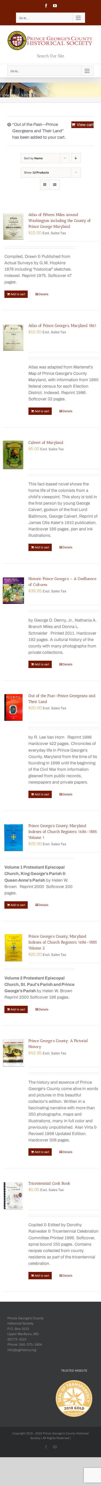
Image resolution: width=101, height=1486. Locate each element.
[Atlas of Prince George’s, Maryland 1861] (13, 337)
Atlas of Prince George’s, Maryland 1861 (62, 325)
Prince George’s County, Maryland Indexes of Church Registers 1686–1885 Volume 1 (62, 831)
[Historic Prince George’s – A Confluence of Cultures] (13, 590)
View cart (85, 124)
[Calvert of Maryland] (13, 455)
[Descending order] (76, 158)
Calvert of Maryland (45, 442)
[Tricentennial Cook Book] (13, 1195)
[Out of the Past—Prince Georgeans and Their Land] (13, 707)
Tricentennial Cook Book (49, 1183)
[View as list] (54, 184)
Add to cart (18, 294)
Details (43, 294)
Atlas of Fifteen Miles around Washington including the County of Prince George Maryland (59, 220)
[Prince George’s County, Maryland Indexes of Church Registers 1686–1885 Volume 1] (13, 837)
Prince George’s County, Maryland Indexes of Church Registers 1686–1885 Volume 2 (62, 942)
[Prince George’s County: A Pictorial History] (13, 1052)
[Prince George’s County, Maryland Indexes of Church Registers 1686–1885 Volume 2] (13, 948)
